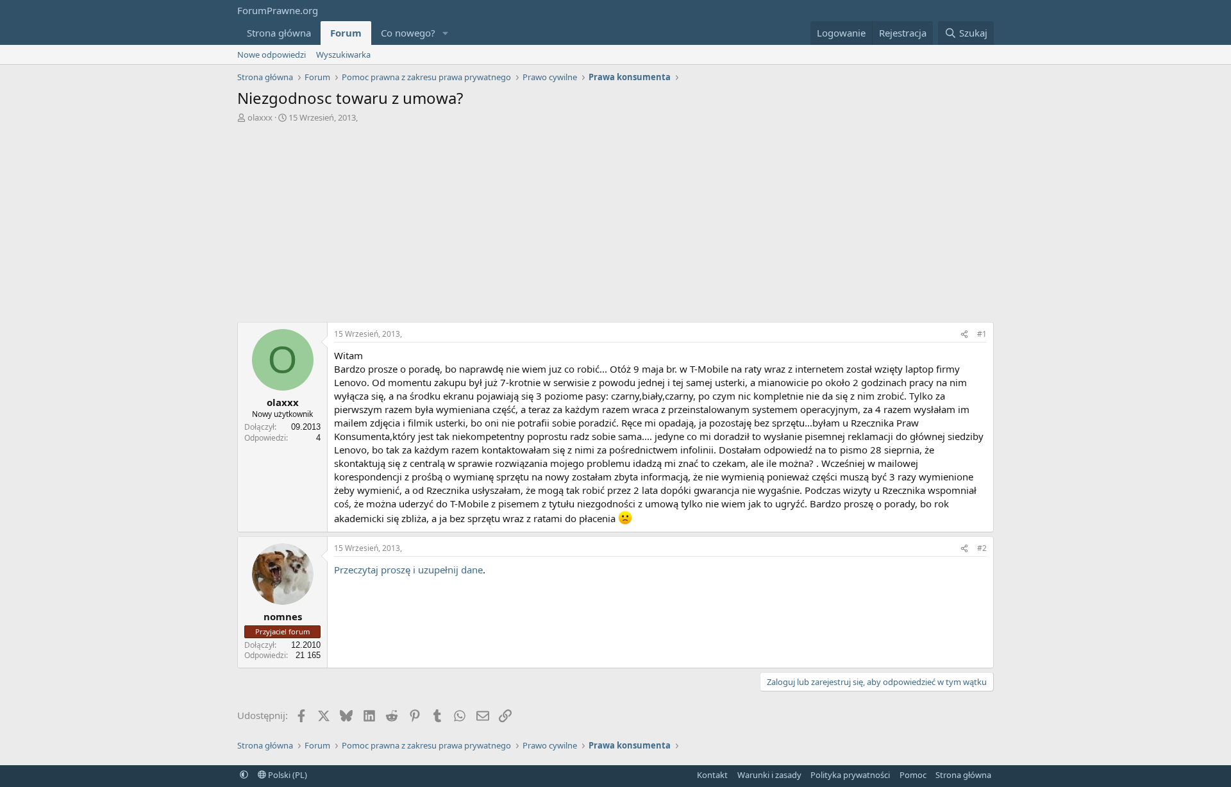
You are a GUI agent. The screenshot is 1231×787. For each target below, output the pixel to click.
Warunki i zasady (769, 775)
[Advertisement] (615, 226)
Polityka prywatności (850, 775)
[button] (446, 33)
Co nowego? (408, 32)
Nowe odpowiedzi (271, 54)
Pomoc (913, 775)
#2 (982, 548)
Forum (346, 32)
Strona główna (279, 32)
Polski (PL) (286, 775)
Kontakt (712, 775)
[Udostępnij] (964, 334)
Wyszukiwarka (343, 54)
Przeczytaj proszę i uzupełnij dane (408, 569)
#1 (982, 333)
